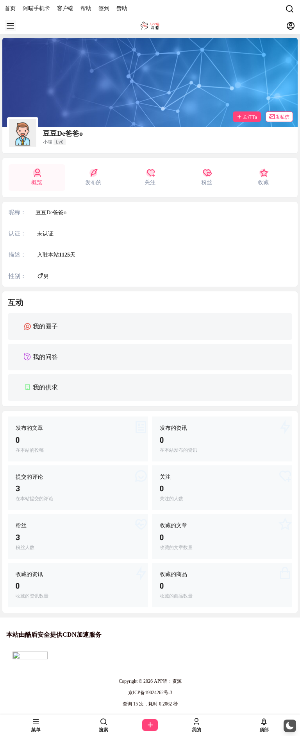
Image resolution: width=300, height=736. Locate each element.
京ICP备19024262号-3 (150, 692)
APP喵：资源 (167, 681)
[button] (290, 726)
